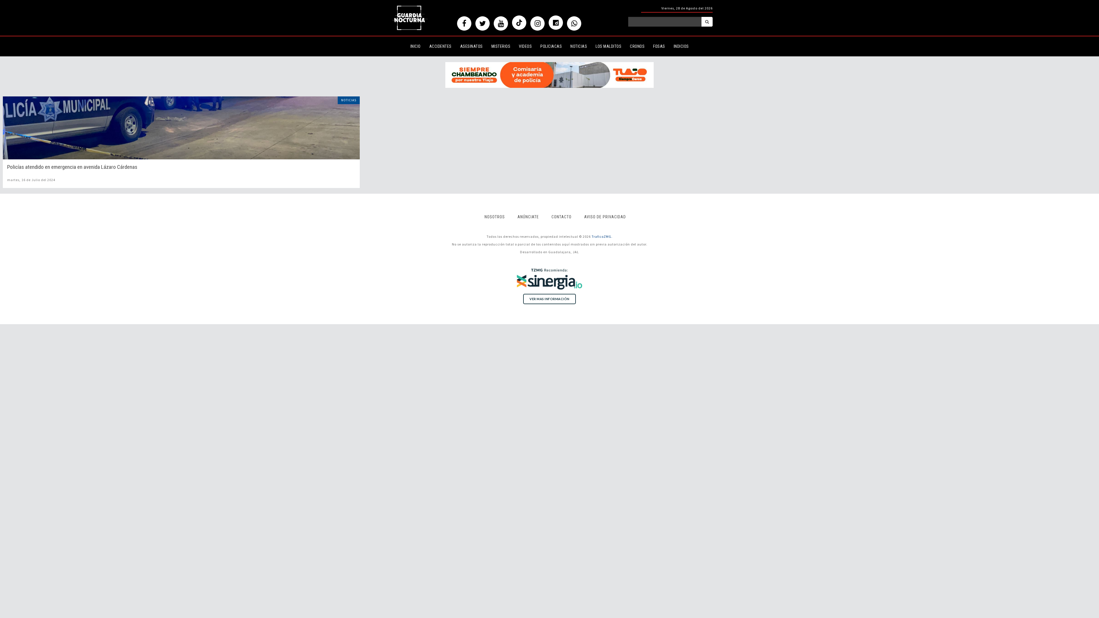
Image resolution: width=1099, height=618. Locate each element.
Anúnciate (528, 217)
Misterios (501, 46)
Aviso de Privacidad (605, 217)
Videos (525, 46)
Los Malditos (608, 46)
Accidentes (440, 46)
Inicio (415, 46)
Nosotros (495, 217)
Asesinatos (471, 46)
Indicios (681, 46)
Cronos (637, 46)
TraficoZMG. (602, 236)
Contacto (562, 217)
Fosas (659, 46)
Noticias (578, 46)
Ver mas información (549, 299)
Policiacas (551, 46)
